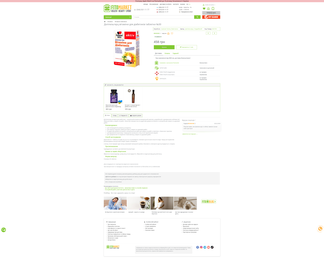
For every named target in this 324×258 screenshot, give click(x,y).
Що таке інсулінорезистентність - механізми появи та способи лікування (126, 188)
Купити (164, 47)
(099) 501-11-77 (163, 12)
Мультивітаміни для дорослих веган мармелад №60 (113, 106)
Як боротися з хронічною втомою (115, 212)
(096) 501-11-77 (163, 7)
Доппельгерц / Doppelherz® (193, 29)
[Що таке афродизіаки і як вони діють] (185, 203)
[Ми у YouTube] (208, 247)
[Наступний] (214, 33)
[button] (213, 9)
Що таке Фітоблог (113, 230)
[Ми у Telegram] (205, 247)
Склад (114, 115)
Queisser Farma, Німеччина (169, 29)
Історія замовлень (150, 226)
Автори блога (111, 240)
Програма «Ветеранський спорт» (117, 236)
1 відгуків (163, 33)
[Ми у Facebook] (197, 247)
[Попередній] (208, 33)
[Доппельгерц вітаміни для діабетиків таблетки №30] (127, 48)
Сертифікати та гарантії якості (116, 228)
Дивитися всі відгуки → (190, 134)
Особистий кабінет (150, 224)
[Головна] (105, 21)
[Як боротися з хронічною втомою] (115, 203)
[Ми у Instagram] (201, 247)
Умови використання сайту (191, 228)
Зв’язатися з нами (113, 238)
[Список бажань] (204, 8)
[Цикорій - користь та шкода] (138, 203)
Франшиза (186, 226)
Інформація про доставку (115, 232)
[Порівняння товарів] (209, 8)
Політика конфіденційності (191, 230)
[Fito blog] (208, 201)
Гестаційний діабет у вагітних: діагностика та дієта (120, 189)
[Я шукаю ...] (197, 17)
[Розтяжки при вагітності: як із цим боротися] (162, 203)
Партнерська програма (190, 232)
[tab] (158, 53)
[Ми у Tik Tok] (212, 247)
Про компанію (112, 224)
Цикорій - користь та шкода (136, 212)
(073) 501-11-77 (163, 10)
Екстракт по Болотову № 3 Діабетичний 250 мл (132, 105)
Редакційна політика (114, 226)
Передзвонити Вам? (187, 11)
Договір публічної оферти (190, 224)
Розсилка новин (149, 230)
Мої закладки (149, 228)
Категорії (108, 17)
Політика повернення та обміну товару (119, 234)
